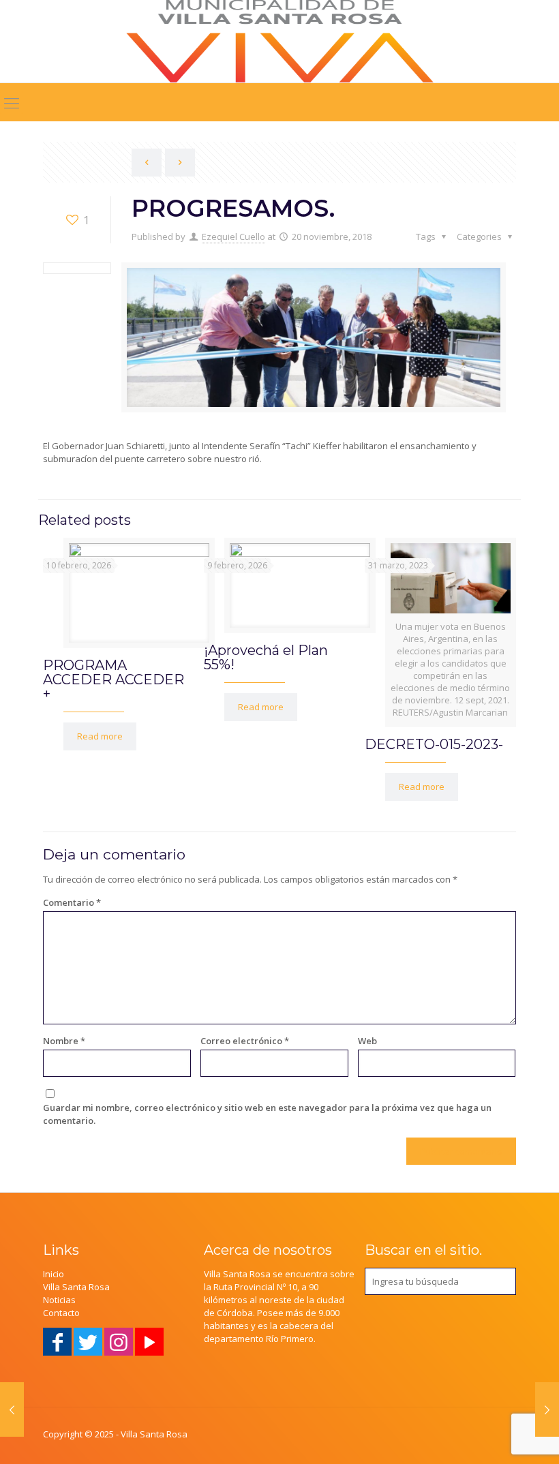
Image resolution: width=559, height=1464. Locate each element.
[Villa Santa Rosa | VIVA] (280, 41)
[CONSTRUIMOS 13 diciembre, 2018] (547, 1409)
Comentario (72, 902)
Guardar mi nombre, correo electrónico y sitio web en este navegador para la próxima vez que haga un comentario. (267, 1114)
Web (367, 1041)
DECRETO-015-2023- (434, 744)
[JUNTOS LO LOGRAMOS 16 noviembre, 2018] (12, 1409)
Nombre (64, 1041)
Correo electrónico (244, 1041)
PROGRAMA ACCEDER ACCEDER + (113, 679)
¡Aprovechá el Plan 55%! (266, 657)
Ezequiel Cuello (233, 236)
